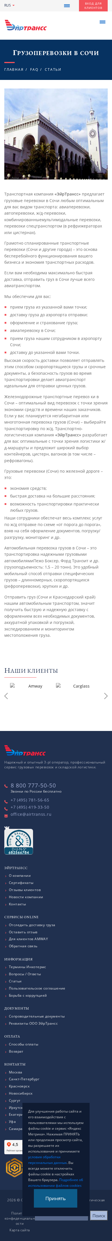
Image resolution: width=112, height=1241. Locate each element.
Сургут (14, 1100)
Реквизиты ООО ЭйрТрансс (33, 1023)
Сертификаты (21, 883)
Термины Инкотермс (27, 967)
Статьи (15, 981)
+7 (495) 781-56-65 (30, 800)
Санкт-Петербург (24, 1079)
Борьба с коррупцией (28, 995)
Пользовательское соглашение (37, 988)
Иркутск (16, 1107)
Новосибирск (20, 1093)
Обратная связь (23, 946)
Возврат (16, 1051)
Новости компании (26, 897)
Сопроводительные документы (37, 1016)
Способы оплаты (23, 1044)
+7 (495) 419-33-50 (30, 807)
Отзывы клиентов (25, 890)
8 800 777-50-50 (33, 785)
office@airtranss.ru (31, 814)
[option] (33, 697)
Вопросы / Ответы (25, 974)
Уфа (12, 1121)
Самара (15, 1129)
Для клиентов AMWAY (28, 939)
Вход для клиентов (93, 5)
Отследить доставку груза (32, 925)
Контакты (17, 904)
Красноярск (19, 1086)
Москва (15, 1072)
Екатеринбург (21, 1114)
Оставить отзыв (23, 932)
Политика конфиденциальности (20, 1218)
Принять (55, 1198)
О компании (20, 875)
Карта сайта (19, 1230)
